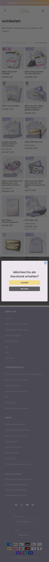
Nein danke (24, 289)
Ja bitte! (24, 282)
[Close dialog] (45, 262)
